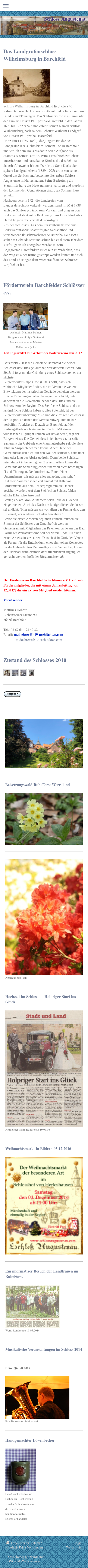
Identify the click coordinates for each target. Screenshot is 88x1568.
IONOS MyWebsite (19, 1561)
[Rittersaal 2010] (23, 673)
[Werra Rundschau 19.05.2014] (32, 1306)
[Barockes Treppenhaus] (7, 673)
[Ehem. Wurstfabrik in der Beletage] (31, 673)
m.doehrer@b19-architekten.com (39, 639)
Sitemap (36, 1543)
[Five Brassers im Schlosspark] (37, 1397)
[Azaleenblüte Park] (44, 917)
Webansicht (74, 1547)
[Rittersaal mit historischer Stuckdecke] (15, 673)
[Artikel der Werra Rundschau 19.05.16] (44, 1068)
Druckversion (20, 1543)
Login (78, 1543)
